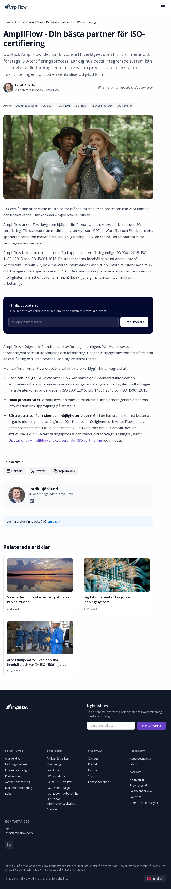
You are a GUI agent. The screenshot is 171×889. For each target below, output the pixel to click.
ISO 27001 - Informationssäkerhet (61, 801)
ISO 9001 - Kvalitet (59, 782)
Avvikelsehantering (17, 782)
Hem (6, 22)
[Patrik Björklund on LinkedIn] (31, 501)
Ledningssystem (16, 764)
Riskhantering (14, 776)
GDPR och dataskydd (144, 803)
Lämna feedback (99, 782)
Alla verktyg (12, 758)
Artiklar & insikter (58, 758)
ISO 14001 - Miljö (58, 788)
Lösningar (53, 770)
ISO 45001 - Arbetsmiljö (63, 793)
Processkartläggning (18, 770)
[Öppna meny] (163, 6)
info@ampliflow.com (19, 833)
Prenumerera (134, 322)
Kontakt (93, 764)
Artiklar (19, 22)
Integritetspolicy (140, 758)
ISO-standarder (57, 776)
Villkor (133, 764)
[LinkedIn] (9, 845)
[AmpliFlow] (17, 706)
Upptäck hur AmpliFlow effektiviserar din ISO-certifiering (55, 440)
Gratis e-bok (55, 809)
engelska (53, 521)
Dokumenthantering (18, 788)
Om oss (93, 758)
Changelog (54, 764)
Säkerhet (135, 797)
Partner (93, 770)
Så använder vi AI (141, 791)
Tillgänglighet (138, 785)
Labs (8, 793)
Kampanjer (137, 779)
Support (93, 776)
